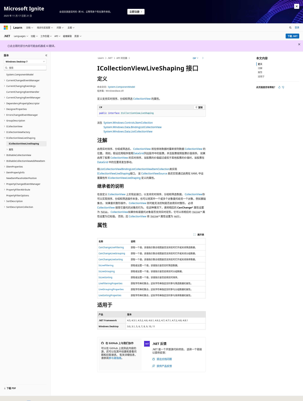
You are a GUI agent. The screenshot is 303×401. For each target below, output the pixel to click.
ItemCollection (160, 169)
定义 (260, 63)
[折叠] (46, 55)
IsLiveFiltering (106, 265)
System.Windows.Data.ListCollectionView (128, 131)
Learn (101, 57)
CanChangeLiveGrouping (112, 253)
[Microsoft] (6, 28)
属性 (260, 72)
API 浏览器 (121, 57)
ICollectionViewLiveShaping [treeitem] (24, 143)
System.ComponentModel (121, 86)
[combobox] (25, 61)
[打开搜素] (290, 27)
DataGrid (138, 153)
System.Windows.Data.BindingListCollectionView (133, 127)
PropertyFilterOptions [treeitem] (17, 195)
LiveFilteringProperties (110, 283)
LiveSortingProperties (110, 295)
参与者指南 (115, 358)
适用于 (261, 76)
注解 (260, 68)
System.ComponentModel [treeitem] (19, 74)
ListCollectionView (110, 169)
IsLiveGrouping (107, 271)
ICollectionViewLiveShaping (113, 173)
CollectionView (142, 98)
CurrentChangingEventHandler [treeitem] (22, 91)
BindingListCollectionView (136, 169)
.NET (110, 57)
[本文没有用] (283, 87)
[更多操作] (203, 58)
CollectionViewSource (154, 173)
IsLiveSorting (105, 277)
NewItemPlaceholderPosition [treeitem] (21, 178)
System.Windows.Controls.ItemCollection (128, 122)
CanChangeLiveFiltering (111, 247)
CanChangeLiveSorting (111, 259)
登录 (297, 27)
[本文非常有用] (279, 87)
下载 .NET (292, 36)
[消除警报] (296, 6)
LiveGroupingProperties (111, 289)
